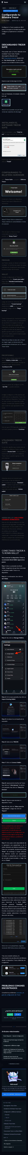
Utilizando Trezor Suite (9, 1123)
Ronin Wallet (12, 8)
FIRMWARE (7, 1114)
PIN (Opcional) (8, 1120)
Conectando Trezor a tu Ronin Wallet (13, 1131)
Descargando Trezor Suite (10, 1105)
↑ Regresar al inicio (14, 1063)
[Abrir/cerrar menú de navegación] (25, 2)
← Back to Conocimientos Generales (13, 1140)
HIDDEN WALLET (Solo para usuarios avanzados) (13, 1127)
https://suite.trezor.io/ (10, 58)
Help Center (6, 20)
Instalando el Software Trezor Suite (12, 1108)
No (18, 1014)
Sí (11, 1014)
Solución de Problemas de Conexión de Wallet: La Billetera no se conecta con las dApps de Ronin (14, 1051)
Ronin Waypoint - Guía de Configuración (14, 1036)
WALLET (7, 1117)
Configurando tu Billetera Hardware (12, 1111)
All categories (7, 1143)
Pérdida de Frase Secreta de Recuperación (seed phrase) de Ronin (13, 1057)
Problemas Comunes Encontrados (12, 1134)
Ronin (4, 8)
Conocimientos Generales (10, 10)
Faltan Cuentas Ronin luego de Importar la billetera (14, 1040)
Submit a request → (9, 1147)
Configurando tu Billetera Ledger (12, 1045)
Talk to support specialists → (14, 1094)
